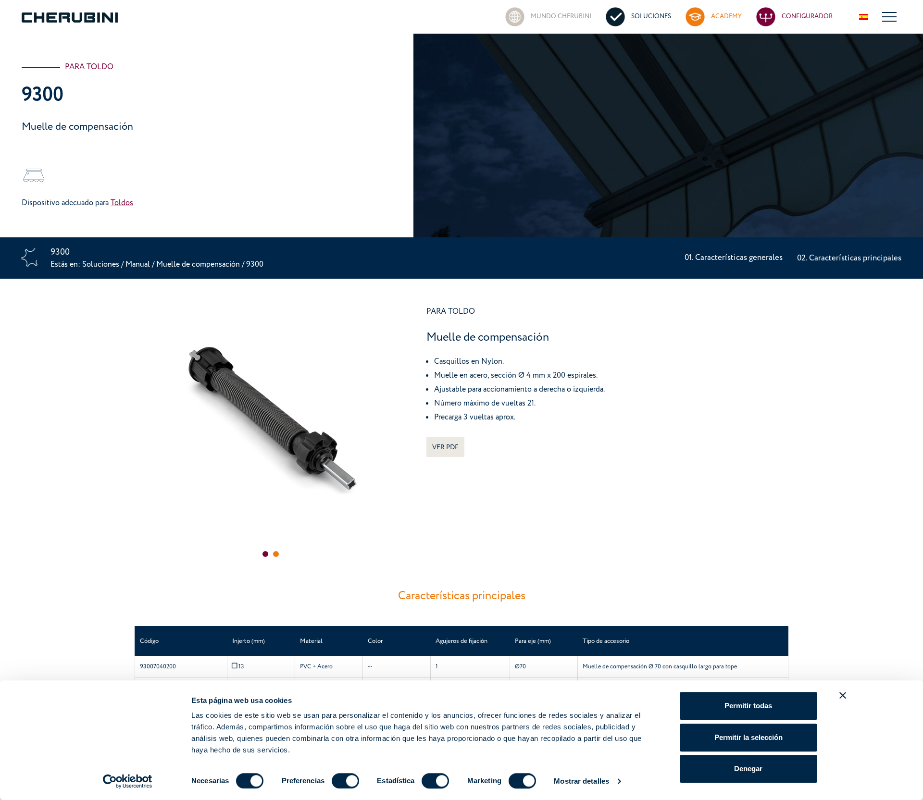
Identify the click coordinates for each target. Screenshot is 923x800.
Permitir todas (748, 706)
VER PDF (445, 447)
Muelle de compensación (199, 263)
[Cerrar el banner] (842, 695)
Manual (137, 263)
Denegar (748, 768)
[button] (265, 554)
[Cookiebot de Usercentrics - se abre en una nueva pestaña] (128, 781)
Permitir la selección (748, 737)
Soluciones (101, 263)
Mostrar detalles (581, 781)
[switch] (345, 780)
